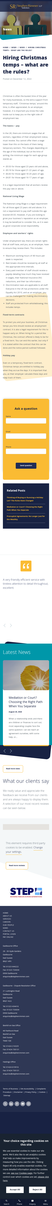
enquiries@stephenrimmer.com (16, 976)
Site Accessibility (27, 1089)
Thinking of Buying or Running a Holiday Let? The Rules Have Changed (25, 499)
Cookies (42, 1092)
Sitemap (6, 1095)
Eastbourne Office (10, 946)
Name (8, 416)
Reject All (37, 1190)
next (40, 892)
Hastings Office (9, 1062)
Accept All (15, 1190)
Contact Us (8, 931)
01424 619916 (12, 1067)
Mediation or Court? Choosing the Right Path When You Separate (24, 509)
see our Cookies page (21, 1173)
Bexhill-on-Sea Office (11, 1025)
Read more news (13, 768)
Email (8, 431)
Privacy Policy (31, 1092)
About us (7, 916)
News (14, 47)
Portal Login (9, 934)
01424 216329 (12, 1046)
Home (5, 47)
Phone (8, 447)
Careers (7, 922)
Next (10, 751)
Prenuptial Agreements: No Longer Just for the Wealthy (26, 518)
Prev (5, 751)
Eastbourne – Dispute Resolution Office (19, 986)
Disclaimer (18, 1092)
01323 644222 (12, 966)
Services (7, 919)
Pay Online (8, 937)
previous (11, 892)
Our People (8, 925)
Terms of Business (10, 1089)
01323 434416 (12, 1006)
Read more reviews (17, 865)
